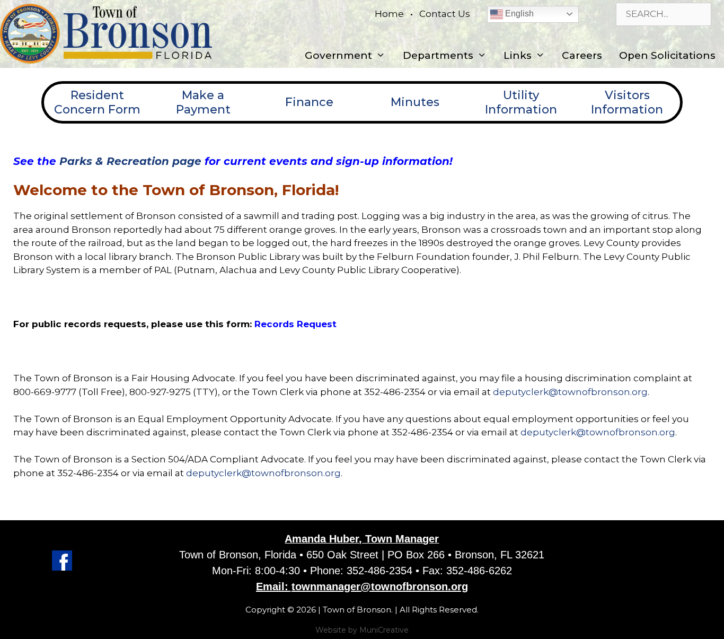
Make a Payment (203, 102)
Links (518, 55)
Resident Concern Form (97, 102)
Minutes (415, 102)
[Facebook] (62, 567)
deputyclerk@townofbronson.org (570, 392)
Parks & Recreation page (130, 161)
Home (389, 13)
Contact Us (444, 13)
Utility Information (521, 102)
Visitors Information (627, 102)
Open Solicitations (667, 55)
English (518, 13)
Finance (309, 102)
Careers (582, 55)
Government (338, 55)
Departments (438, 55)
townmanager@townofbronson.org (380, 586)
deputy (536, 432)
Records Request (295, 324)
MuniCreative (384, 630)
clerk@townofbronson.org (614, 432)
